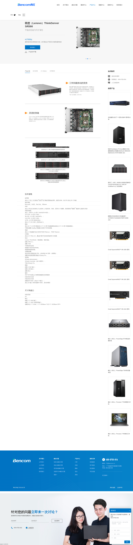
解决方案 (75, 5)
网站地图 (112, 487)
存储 (76, 465)
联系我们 (119, 5)
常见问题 (92, 471)
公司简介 (41, 462)
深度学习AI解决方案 (59, 471)
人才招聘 (41, 465)
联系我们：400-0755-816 (119, 79)
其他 (76, 474)
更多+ (55, 474)
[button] (87, 58)
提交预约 (57, 521)
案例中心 (83, 5)
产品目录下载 (32, 52)
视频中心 (101, 5)
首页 (58, 5)
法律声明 (119, 487)
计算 (76, 462)
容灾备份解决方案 (59, 468)
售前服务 (92, 462)
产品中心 (92, 5)
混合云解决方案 (58, 465)
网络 (76, 468)
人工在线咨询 (115, 82)
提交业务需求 (115, 76)
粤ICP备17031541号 (19, 487)
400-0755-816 (112, 459)
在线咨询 (31, 528)
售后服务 (92, 468)
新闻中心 (110, 5)
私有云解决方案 (58, 462)
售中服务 (92, 465)
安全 (76, 471)
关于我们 (66, 5)
